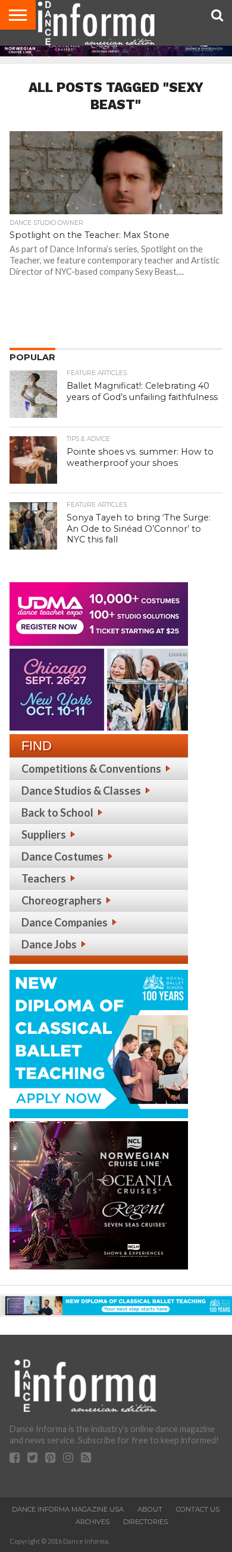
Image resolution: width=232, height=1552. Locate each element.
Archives (92, 1522)
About (149, 1509)
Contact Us (198, 1509)
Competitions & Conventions (91, 768)
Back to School (57, 812)
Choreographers (61, 900)
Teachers (43, 878)
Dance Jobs (49, 944)
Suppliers (43, 834)
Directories (145, 1522)
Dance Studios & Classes (81, 790)
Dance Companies (64, 922)
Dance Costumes (62, 856)
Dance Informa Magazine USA (68, 1509)
